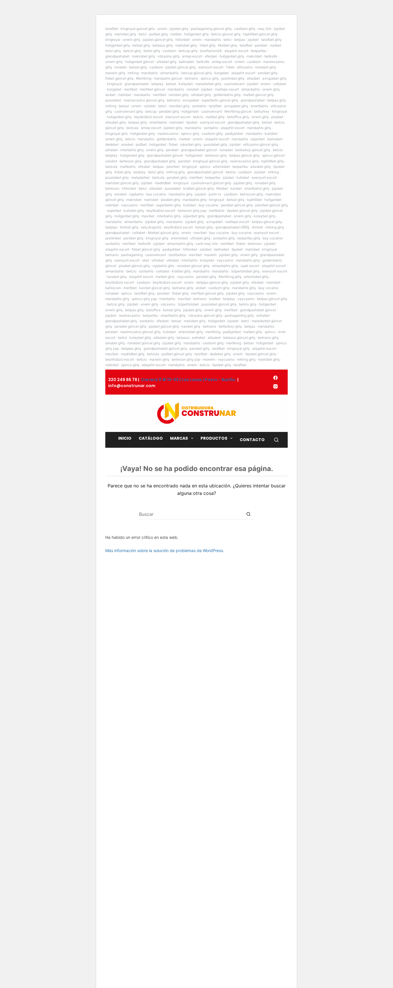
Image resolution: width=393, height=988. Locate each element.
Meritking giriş (230, 276)
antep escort (192, 56)
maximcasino (167, 133)
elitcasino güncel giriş (260, 144)
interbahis (189, 260)
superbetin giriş (168, 205)
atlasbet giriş (115, 122)
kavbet (236, 188)
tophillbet (254, 199)
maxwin (210, 255)
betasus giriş (162, 45)
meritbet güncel (152, 89)
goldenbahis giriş (227, 95)
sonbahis (199, 106)
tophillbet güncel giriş (260, 34)
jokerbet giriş (190, 144)
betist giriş (152, 51)
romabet (226, 150)
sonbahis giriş (224, 238)
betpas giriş (276, 100)
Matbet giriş (227, 45)
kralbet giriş (181, 271)
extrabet (263, 315)
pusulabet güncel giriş (218, 304)
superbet (114, 210)
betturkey (262, 111)
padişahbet (234, 133)
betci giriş (113, 51)
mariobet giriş (125, 34)
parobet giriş (133, 238)
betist (122, 337)
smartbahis (259, 106)
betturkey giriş (230, 326)
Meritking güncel (237, 111)
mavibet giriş (179, 106)
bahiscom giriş (251, 194)
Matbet (222, 188)
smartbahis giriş (256, 188)
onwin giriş (131, 39)
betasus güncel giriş (239, 337)
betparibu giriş (248, 238)
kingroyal (112, 39)
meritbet (130, 89)
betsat (171, 84)
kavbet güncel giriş (154, 288)
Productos (214, 438)
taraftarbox (177, 255)
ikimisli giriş (129, 227)
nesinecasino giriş (244, 161)
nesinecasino (129, 315)
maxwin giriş (115, 73)
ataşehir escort (236, 51)
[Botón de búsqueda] (248, 514)
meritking (212, 332)
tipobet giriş (221, 365)
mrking (133, 73)
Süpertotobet (188, 304)
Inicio (124, 438)
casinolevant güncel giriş (211, 183)
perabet (172, 150)
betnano (191, 78)
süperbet (258, 139)
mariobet (176, 122)
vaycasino (129, 205)
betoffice (153, 310)
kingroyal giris (116, 133)
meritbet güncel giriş (207, 293)
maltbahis (128, 166)
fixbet (173, 144)
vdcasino (168, 304)
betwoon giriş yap (192, 210)
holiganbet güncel (139, 61)
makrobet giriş (143, 56)
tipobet (191, 122)
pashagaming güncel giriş (211, 28)
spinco (205, 166)
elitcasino (245, 67)
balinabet (186, 61)
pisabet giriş (170, 199)
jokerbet (173, 166)
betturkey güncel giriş (252, 150)
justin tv (215, 194)
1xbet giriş (207, 45)
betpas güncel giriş (244, 155)
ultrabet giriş (166, 61)
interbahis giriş (132, 150)
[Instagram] (275, 386)
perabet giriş (169, 111)
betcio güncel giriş (226, 34)
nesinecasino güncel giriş (144, 100)
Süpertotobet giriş (245, 271)
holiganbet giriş (196, 34)
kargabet (221, 73)
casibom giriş (244, 28)
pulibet (141, 144)
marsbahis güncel (168, 78)
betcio (198, 117)
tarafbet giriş (271, 39)
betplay (157, 84)
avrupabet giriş (274, 78)
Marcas (179, 438)
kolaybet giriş (264, 216)
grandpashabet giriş (243, 122)
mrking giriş (175, 172)
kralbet (214, 299)
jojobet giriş (179, 28)
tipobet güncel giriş (242, 210)
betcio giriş (132, 51)
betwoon (112, 188)
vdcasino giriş (168, 56)
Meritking (143, 78)
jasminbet (113, 238)
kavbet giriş (191, 326)
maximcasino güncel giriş (140, 332)
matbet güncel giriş (258, 95)
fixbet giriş (123, 172)
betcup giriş (188, 51)
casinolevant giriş (129, 111)
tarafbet (111, 28)
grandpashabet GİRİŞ (232, 227)
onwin (162, 28)
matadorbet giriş (208, 84)
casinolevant (234, 84)
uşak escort (250, 266)
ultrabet (111, 150)
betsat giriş (141, 45)
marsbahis (213, 39)
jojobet (253, 39)
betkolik (270, 56)
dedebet (112, 144)
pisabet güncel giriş (134, 266)
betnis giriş (247, 304)
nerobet (192, 89)
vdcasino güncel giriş (205, 315)
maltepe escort (227, 89)
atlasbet (253, 78)
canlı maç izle (207, 243)
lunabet (121, 67)
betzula (132, 128)
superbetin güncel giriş (220, 100)
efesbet (211, 56)
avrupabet (191, 100)
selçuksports (151, 227)
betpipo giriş (131, 348)
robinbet (124, 95)
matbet (176, 34)
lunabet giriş (117, 276)
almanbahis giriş (180, 243)
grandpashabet (117, 56)
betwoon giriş (216, 155)
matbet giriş (215, 117)
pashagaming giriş (239, 315)
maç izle (264, 28)
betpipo (111, 227)
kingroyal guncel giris (138, 28)
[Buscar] (276, 440)
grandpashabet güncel (199, 150)
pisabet (277, 117)
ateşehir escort (154, 365)
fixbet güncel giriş (119, 78)
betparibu (258, 51)
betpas (239, 39)
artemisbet (221, 166)
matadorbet (140, 177)
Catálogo (151, 438)
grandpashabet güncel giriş (165, 348)
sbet (145, 260)
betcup (151, 111)
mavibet (148, 216)
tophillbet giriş (272, 161)
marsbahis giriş (259, 128)
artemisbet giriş (256, 276)
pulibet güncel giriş (177, 354)
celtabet (279, 84)
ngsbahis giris (163, 266)
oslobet (150, 106)
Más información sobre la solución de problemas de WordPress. (164, 550)
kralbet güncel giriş (198, 188)
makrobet (254, 56)
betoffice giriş (238, 117)
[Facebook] (275, 378)
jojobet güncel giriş (158, 39)
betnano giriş (182, 288)
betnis (231, 172)
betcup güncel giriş (196, 73)
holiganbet (190, 111)
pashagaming (132, 255)
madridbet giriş (132, 354)
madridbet (163, 183)
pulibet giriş (158, 34)
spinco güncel (273, 155)
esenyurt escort (210, 67)
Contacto (252, 440)
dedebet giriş (220, 354)
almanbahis (169, 73)
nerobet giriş (178, 95)
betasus (183, 337)
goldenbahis (166, 139)
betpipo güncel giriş (212, 282)
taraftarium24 (211, 51)
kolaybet (186, 84)
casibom (169, 51)
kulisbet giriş (134, 210)
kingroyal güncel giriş (210, 161)
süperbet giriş (194, 216)
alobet (110, 95)
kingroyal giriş (157, 238)
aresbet (127, 144)
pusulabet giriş (215, 144)
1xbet (230, 67)
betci (143, 34)
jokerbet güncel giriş (271, 205)
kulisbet (271, 133)
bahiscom (113, 288)
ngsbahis (136, 194)
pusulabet (113, 100)
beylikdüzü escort (148, 117)
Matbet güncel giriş (163, 232)
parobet (261, 45)
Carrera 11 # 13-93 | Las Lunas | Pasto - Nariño (188, 379)
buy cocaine (156, 194)
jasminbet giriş (232, 78)
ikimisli (257, 227)
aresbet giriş (267, 73)
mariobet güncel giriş (122, 183)
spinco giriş (210, 78)
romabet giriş (265, 67)
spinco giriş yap (144, 299)
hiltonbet (182, 39)
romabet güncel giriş (193, 266)
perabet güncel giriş (237, 205)
